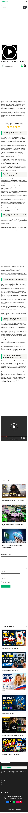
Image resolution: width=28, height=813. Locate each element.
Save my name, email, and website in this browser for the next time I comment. (14, 582)
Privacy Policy (4, 786)
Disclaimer (3, 784)
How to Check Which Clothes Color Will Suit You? (13, 735)
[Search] (25, 7)
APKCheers (4, 1)
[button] (22, 2)
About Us (3, 780)
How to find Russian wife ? (8, 691)
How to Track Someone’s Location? (10, 648)
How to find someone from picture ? (10, 670)
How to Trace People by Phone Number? (11, 754)
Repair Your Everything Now (8, 713)
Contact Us (3, 782)
